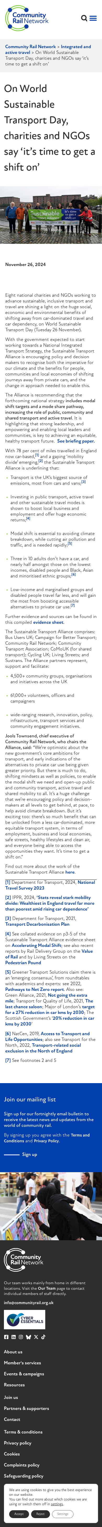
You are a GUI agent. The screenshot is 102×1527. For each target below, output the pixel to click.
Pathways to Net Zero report (34, 990)
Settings (62, 1514)
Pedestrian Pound (23, 963)
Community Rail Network (30, 47)
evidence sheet (48, 622)
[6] (8, 1034)
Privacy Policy (46, 1141)
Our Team (47, 1289)
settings (57, 1504)
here (70, 872)
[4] (8, 934)
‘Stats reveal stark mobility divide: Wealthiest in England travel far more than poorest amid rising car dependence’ (49, 904)
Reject (40, 1514)
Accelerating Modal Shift (36, 946)
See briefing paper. (76, 441)
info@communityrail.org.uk (28, 1303)
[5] (8, 972)
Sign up (29, 1155)
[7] (8, 1061)
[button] (84, 18)
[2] (8, 898)
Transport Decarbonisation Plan (37, 924)
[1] (7, 882)
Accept (19, 1514)
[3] (8, 919)
